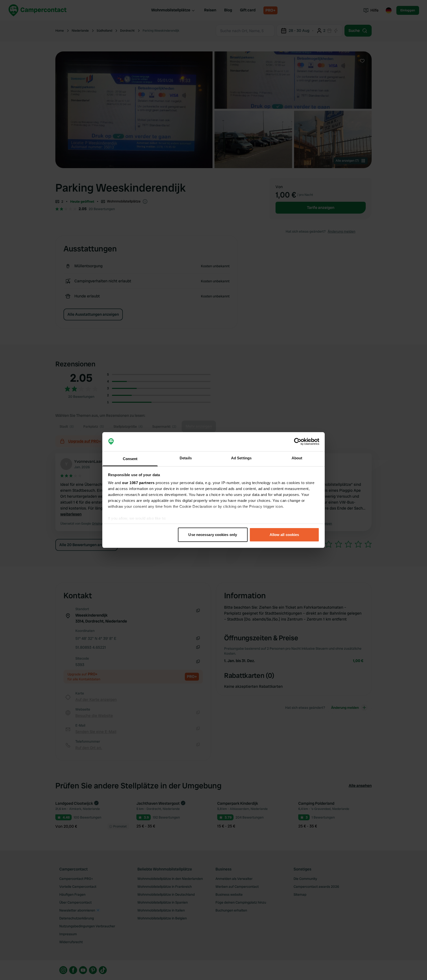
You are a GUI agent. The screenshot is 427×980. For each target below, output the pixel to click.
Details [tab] (186, 458)
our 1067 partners (138, 483)
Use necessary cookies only (212, 535)
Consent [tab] (130, 459)
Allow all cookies (284, 535)
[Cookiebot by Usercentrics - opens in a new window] (297, 441)
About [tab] (297, 458)
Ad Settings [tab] (241, 458)
